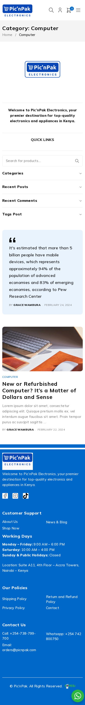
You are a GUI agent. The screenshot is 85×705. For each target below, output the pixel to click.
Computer (10, 377)
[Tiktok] (26, 496)
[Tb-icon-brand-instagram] (15, 496)
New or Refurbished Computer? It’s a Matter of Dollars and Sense (39, 390)
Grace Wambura (27, 305)
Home (7, 35)
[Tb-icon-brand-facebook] (5, 496)
